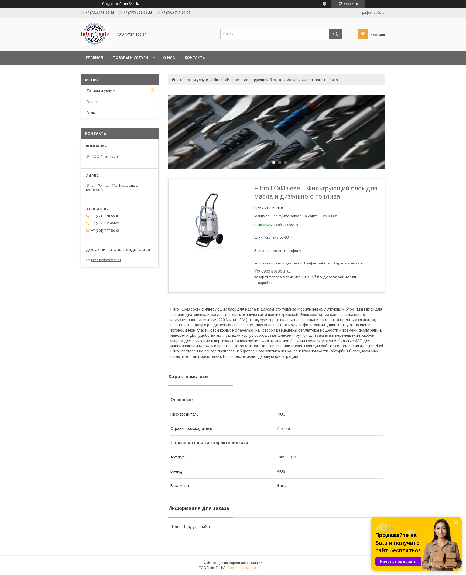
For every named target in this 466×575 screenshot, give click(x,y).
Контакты (195, 58)
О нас (169, 58)
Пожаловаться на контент (247, 568)
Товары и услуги (130, 58)
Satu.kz (256, 563)
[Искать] (335, 34)
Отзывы (93, 113)
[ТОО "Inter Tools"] (95, 44)
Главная (94, 58)
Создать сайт (112, 4)
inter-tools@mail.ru (106, 260)
